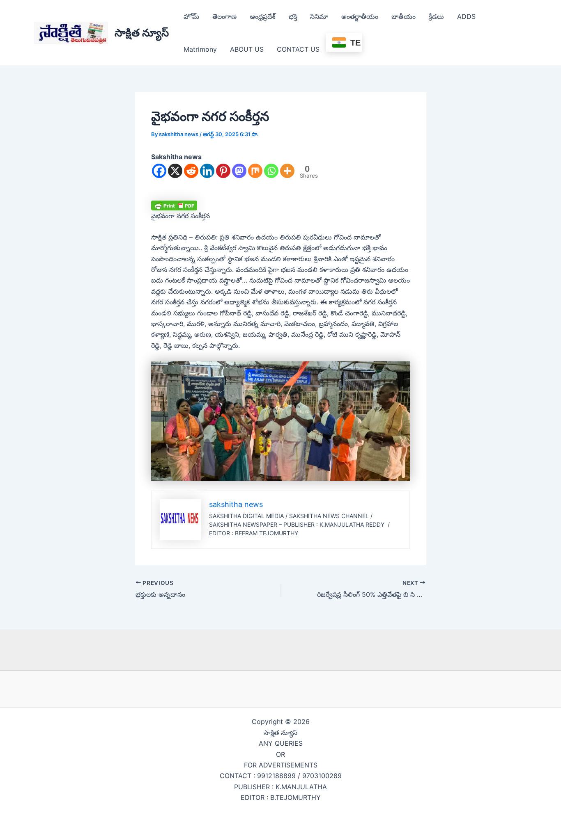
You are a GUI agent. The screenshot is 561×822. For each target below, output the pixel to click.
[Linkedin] (207, 171)
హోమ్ (191, 16)
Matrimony (200, 49)
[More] (287, 171)
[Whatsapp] (271, 171)
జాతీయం (403, 16)
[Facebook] (159, 171)
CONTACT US (298, 49)
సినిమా (319, 16)
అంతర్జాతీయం (359, 16)
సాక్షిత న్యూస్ (142, 32)
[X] (175, 171)
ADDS (466, 16)
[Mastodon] (239, 171)
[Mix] (255, 171)
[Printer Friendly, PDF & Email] (174, 205)
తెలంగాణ (224, 16)
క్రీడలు (436, 16)
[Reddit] (191, 171)
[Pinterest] (223, 171)
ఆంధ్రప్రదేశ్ (263, 16)
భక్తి (293, 16)
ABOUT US (247, 49)
